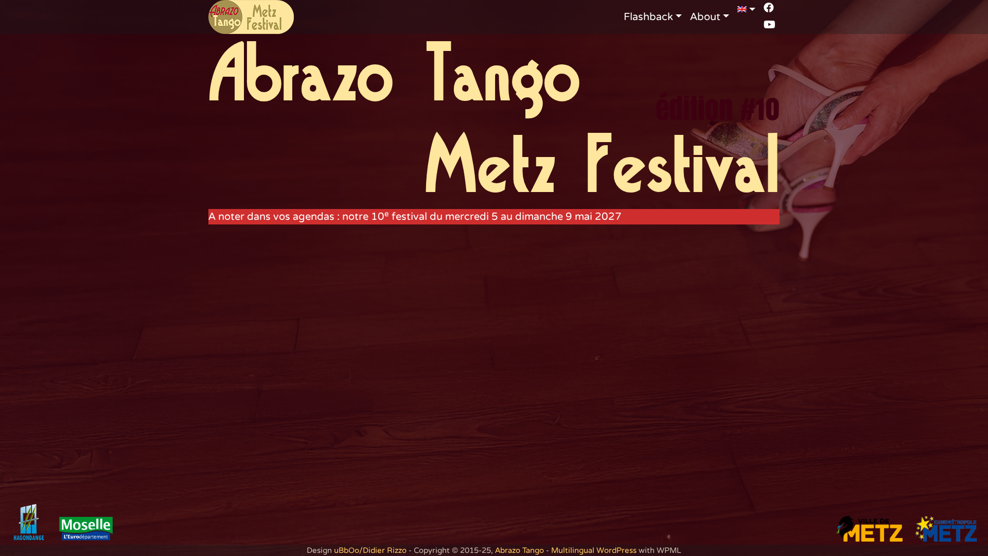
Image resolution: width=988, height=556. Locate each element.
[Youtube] (769, 25)
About (705, 17)
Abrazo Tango (519, 550)
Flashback (648, 17)
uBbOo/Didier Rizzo (370, 550)
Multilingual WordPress (594, 550)
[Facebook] (769, 8)
